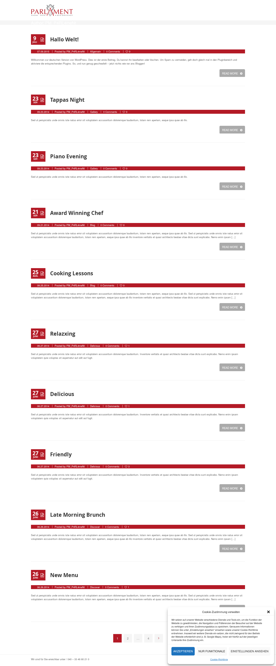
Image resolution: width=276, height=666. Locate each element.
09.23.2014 (43, 112)
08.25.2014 (43, 285)
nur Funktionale (211, 651)
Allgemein (95, 51)
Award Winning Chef (76, 213)
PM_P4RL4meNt (75, 51)
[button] (268, 612)
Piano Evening (68, 156)
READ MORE (230, 73)
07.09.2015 (43, 51)
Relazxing (62, 333)
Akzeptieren (183, 651)
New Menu (64, 575)
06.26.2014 (43, 527)
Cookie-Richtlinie (219, 659)
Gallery (94, 112)
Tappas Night (67, 99)
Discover (95, 527)
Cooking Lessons (71, 273)
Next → (159, 638)
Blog (92, 225)
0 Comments (113, 51)
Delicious (95, 345)
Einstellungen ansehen (249, 651)
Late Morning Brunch (77, 514)
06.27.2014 (43, 345)
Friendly (61, 454)
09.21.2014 (43, 225)
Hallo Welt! (64, 39)
